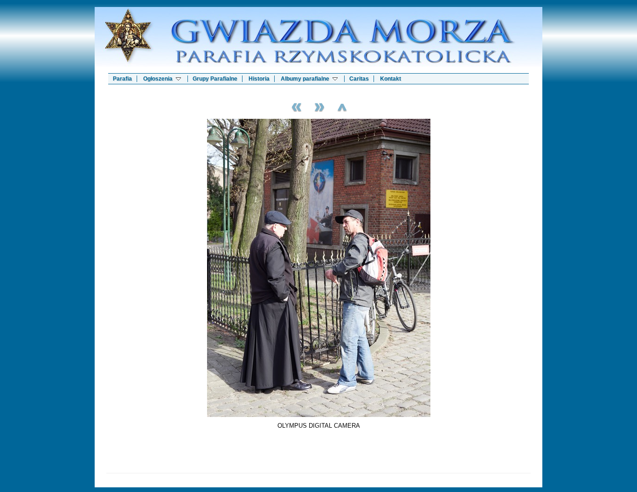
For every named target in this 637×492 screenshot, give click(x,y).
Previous (295, 106)
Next (318, 106)
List (341, 106)
